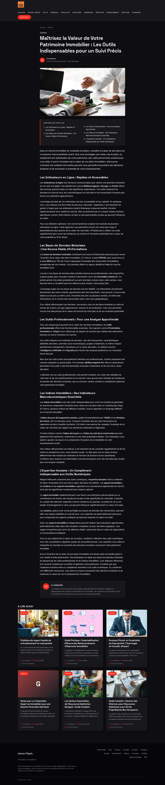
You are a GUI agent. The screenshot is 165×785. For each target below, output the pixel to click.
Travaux (54, 12)
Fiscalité (65, 12)
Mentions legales (135, 757)
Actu (45, 12)
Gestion (126, 12)
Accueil (22, 12)
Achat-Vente (34, 12)
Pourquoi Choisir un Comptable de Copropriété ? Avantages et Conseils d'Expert (124, 643)
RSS (145, 757)
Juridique (88, 12)
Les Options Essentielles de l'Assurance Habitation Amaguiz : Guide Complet (77, 704)
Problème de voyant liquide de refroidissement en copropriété (36, 642)
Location (76, 12)
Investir (100, 12)
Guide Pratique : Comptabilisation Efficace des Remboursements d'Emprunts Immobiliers (82, 643)
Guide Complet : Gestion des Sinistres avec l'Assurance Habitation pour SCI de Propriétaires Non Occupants (123, 705)
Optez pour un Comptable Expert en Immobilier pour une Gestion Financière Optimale (35, 704)
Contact (24, 17)
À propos (136, 12)
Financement (112, 12)
